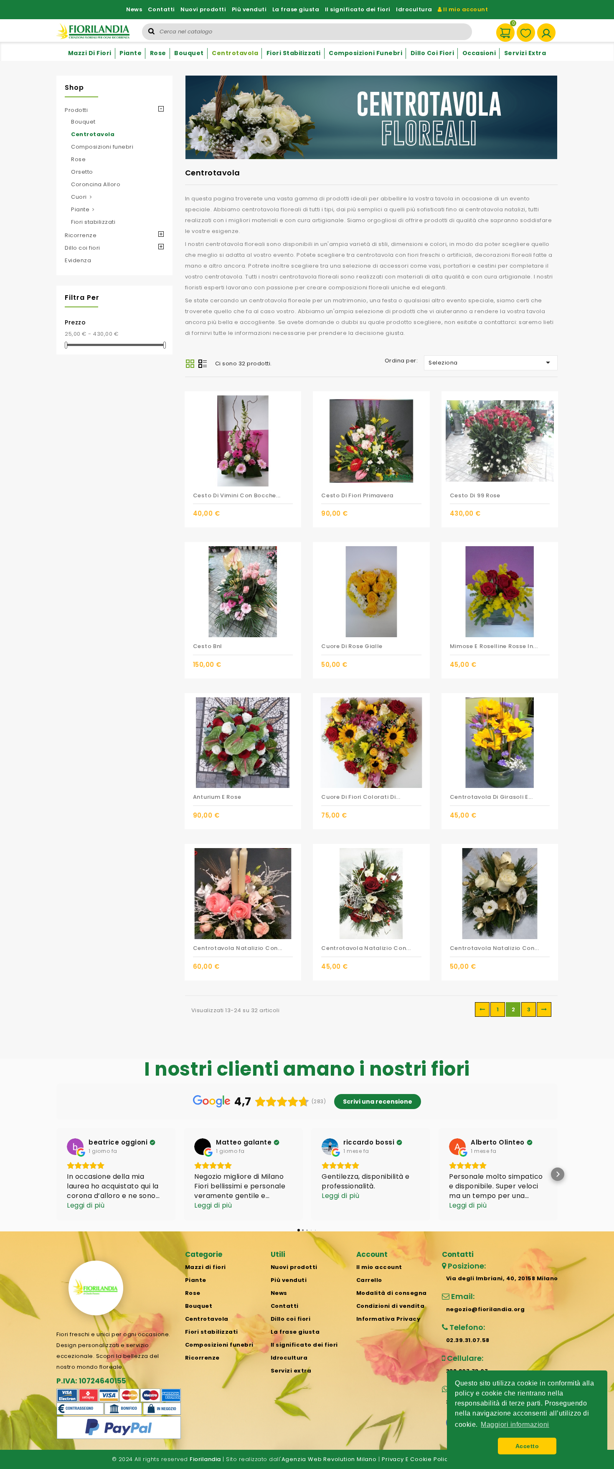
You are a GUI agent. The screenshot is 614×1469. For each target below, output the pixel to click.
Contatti (161, 9)
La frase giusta (296, 9)
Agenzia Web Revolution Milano (329, 1459)
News (134, 9)
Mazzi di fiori (90, 53)
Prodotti (76, 110)
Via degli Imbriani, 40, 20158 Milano (502, 1278)
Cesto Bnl (207, 646)
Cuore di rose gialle (352, 646)
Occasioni (479, 53)
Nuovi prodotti (203, 9)
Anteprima (292, 514)
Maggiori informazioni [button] (515, 1424)
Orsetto (82, 172)
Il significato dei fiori (358, 9)
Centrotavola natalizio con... (237, 948)
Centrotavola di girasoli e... (491, 797)
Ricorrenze (80, 235)
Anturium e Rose (217, 797)
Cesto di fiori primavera (357, 495)
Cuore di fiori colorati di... (360, 797)
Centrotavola (235, 53)
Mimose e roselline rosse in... (494, 646)
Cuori (79, 197)
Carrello (369, 1280)
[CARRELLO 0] (501, 28)
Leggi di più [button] (85, 1205)
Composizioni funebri (365, 53)
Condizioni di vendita (390, 1306)
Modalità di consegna (391, 1293)
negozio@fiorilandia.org (485, 1309)
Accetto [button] (527, 1446)
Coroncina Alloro (95, 184)
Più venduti (249, 9)
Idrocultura (414, 9)
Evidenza (78, 260)
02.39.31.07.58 (468, 1340)
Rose (158, 53)
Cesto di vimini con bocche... (237, 495)
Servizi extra (525, 53)
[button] (56, 1174)
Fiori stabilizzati (293, 53)
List (202, 365)
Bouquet (189, 53)
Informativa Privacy (388, 1319)
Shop (74, 87)
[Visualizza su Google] (75, 1146)
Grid (190, 364)
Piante (130, 53)
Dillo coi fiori (432, 53)
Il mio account (465, 9)
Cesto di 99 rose (475, 495)
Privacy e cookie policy (416, 1459)
